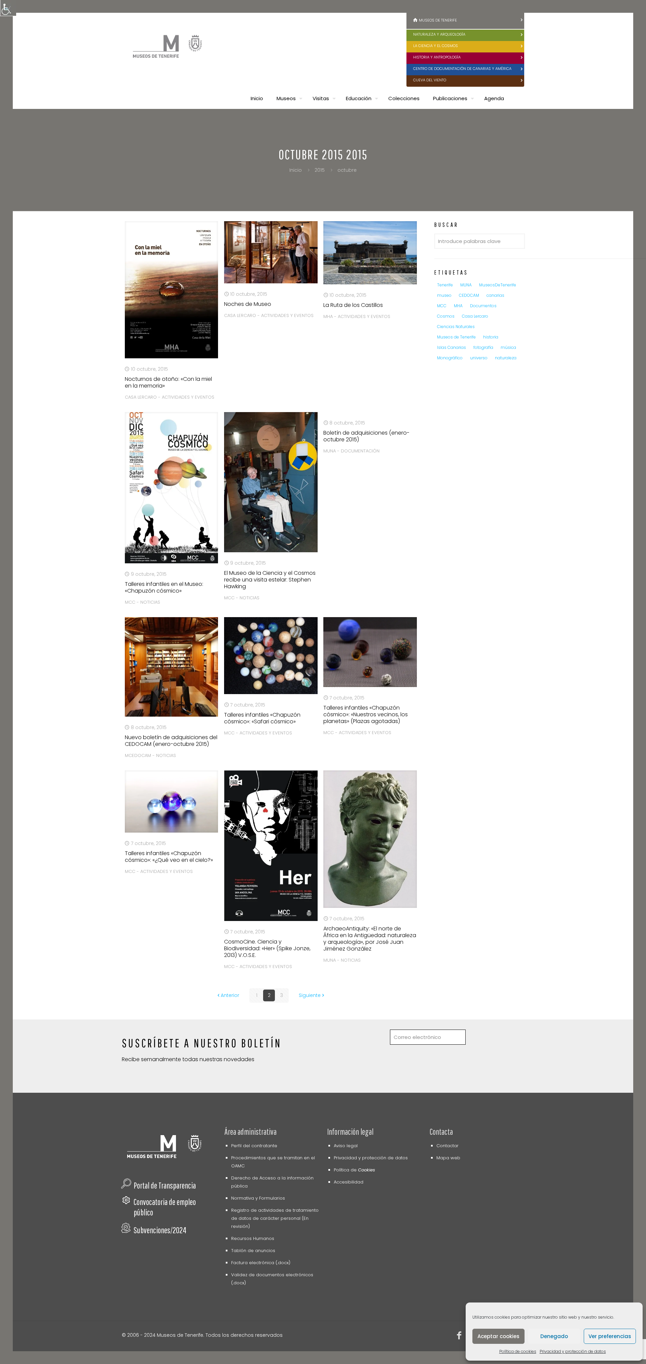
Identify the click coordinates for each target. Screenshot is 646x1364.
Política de (354, 1170)
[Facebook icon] (459, 1336)
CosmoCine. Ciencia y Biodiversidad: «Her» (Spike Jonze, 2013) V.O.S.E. (267, 948)
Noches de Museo (247, 304)
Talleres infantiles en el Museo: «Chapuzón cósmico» (164, 587)
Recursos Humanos (252, 1238)
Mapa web (448, 1158)
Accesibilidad (348, 1182)
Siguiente (310, 995)
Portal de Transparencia (165, 1185)
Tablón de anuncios (253, 1250)
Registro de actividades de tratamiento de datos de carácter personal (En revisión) (275, 1218)
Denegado (554, 1336)
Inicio (295, 170)
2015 (320, 170)
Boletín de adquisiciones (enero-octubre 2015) (366, 436)
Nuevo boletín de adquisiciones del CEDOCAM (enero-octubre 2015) (171, 740)
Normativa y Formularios (258, 1198)
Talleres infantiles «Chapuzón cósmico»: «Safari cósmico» (262, 718)
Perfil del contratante (254, 1145)
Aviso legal (346, 1145)
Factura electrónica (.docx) (260, 1262)
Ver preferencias (609, 1336)
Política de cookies (517, 1351)
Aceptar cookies (498, 1336)
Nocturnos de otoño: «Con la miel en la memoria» (168, 382)
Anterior (230, 995)
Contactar (447, 1145)
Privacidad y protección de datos (573, 1351)
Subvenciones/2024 (160, 1230)
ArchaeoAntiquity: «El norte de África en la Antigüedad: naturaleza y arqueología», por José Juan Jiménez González (369, 939)
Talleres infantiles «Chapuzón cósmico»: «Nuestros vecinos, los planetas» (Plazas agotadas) (365, 714)
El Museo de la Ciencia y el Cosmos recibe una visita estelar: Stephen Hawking (270, 579)
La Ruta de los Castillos (353, 305)
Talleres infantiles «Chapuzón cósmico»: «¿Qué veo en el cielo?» (169, 856)
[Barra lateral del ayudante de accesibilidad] (8, 8)
